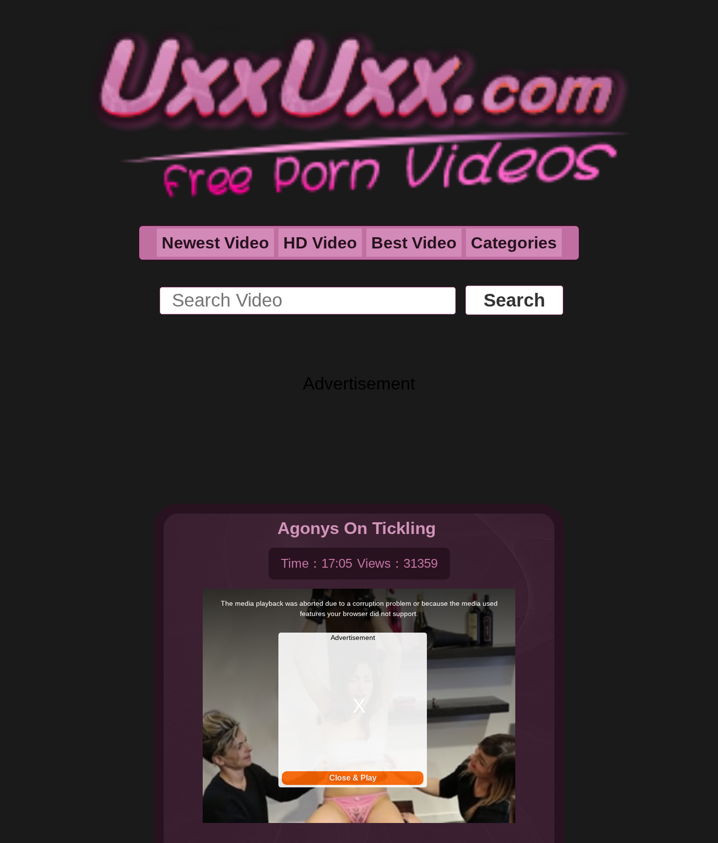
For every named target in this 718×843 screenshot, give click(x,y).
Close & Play (353, 778)
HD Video (320, 242)
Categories (514, 242)
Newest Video (215, 242)
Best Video (414, 242)
